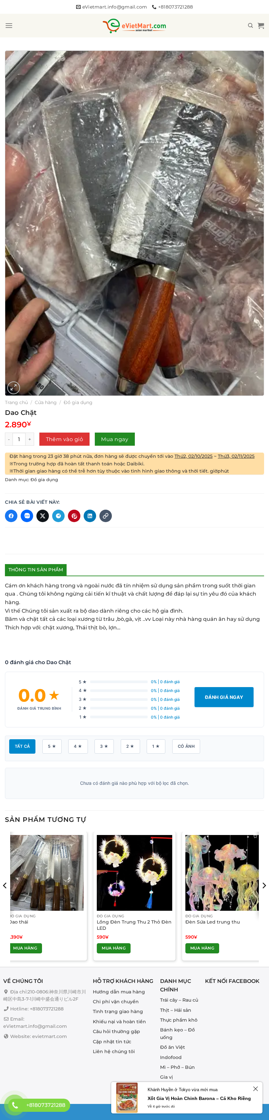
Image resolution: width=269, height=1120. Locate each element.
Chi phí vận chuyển (116, 1002)
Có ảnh (186, 746)
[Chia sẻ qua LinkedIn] (90, 516)
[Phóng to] (13, 387)
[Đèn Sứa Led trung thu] (223, 872)
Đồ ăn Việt (172, 1047)
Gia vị (166, 1077)
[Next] (264, 898)
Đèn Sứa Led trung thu (212, 922)
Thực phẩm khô (178, 1020)
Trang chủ (16, 402)
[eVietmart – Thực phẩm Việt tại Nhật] (134, 25)
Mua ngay (114, 439)
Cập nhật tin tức (112, 1042)
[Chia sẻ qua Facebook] (11, 516)
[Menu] (9, 25)
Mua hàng (25, 948)
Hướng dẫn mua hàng (119, 992)
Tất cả (22, 746)
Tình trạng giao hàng (118, 1012)
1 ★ (156, 746)
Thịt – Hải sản (175, 1010)
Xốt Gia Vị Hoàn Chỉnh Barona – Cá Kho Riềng (199, 1098)
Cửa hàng (46, 402)
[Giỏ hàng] (261, 25)
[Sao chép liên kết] (105, 516)
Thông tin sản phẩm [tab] (36, 570)
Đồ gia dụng (78, 402)
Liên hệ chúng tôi (114, 1051)
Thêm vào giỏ (64, 439)
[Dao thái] (46, 872)
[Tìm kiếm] (250, 25)
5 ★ (52, 746)
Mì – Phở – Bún (177, 1067)
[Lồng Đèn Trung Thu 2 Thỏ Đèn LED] (134, 872)
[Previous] (5, 898)
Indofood (171, 1057)
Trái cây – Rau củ (179, 1000)
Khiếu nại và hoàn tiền (119, 1022)
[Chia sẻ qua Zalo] (27, 516)
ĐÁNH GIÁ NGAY (224, 697)
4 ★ (78, 746)
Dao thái (18, 922)
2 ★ (130, 746)
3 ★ (104, 746)
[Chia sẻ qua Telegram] (58, 516)
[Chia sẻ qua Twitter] (42, 516)
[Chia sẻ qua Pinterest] (74, 516)
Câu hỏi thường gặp (116, 1031)
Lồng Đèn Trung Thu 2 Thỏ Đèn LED (134, 925)
